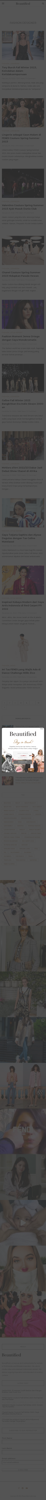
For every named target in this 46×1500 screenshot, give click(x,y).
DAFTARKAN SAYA (22, 762)
